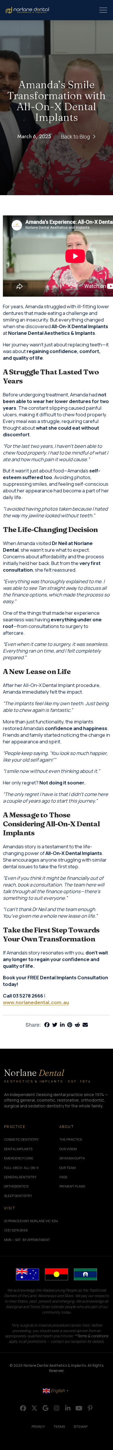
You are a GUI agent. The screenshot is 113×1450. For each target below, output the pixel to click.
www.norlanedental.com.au (36, 1002)
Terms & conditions (92, 1335)
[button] (103, 10)
